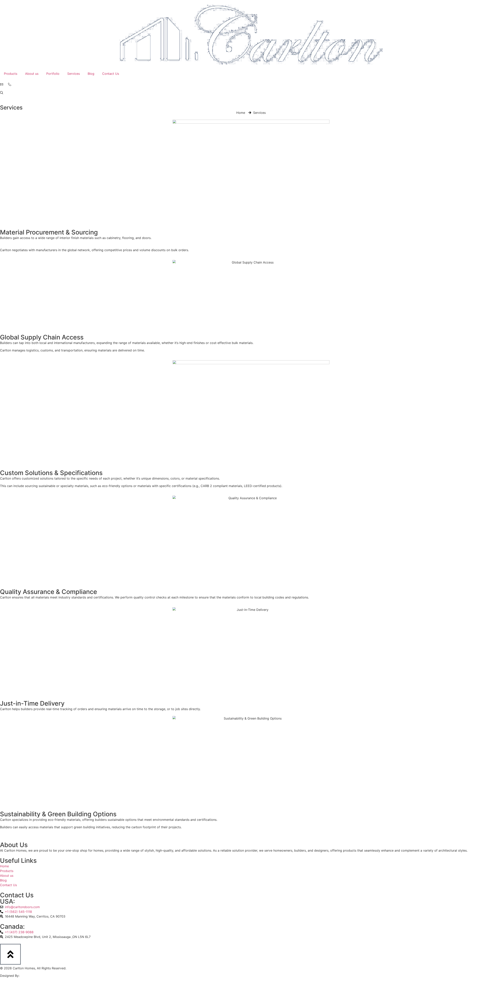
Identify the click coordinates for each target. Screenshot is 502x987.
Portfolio (52, 74)
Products (10, 74)
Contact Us (110, 74)
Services (73, 74)
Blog (91, 74)
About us (31, 74)
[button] (1, 93)
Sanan (25, 976)
